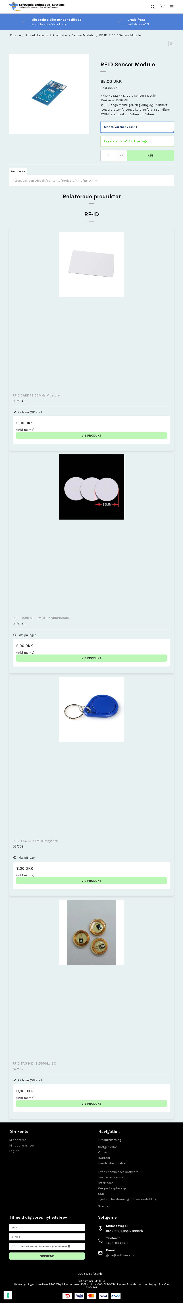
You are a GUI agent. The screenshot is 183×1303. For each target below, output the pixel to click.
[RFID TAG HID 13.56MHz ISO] (91, 978)
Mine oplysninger (21, 1145)
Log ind (14, 1151)
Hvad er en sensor (111, 1177)
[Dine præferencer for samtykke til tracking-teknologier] (8, 1295)
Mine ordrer (17, 1140)
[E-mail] (47, 1237)
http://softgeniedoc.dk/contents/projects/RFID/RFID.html (55, 181)
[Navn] (47, 1227)
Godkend (47, 1256)
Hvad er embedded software (118, 1172)
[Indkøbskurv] (162, 7)
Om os (103, 1152)
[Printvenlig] (171, 43)
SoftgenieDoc (108, 1147)
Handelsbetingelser (112, 1163)
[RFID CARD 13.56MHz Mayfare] (91, 310)
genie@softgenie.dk (120, 1255)
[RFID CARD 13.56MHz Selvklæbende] (91, 533)
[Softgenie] (37, 6)
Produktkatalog (109, 1140)
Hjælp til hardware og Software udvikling (127, 1199)
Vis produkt (91, 435)
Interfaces (105, 1183)
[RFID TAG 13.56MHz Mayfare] (91, 755)
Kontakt (104, 1158)
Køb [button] (151, 155)
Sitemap (104, 1206)
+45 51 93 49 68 (117, 1243)
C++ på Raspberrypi (112, 1188)
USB (101, 1194)
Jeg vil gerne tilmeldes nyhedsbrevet (44, 1246)
